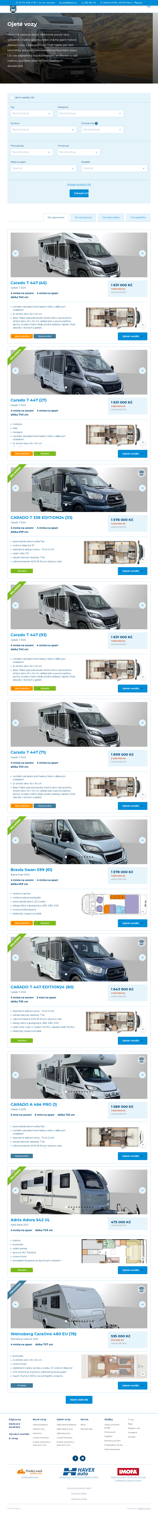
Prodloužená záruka (113, 1445)
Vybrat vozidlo (130, 336)
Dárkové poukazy (14, 1425)
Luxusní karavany (41, 1437)
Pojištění (108, 1436)
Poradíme (132, 1432)
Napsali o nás (134, 1428)
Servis (83, 1424)
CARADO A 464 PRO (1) (34, 1104)
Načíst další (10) (79, 1399)
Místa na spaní (18, 162)
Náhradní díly (86, 1429)
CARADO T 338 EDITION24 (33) (42, 517)
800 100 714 (90, 3)
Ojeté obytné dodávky (66, 1424)
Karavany (37, 1433)
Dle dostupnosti (83, 217)
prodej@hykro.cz (69, 3)
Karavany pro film (112, 1440)
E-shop (13, 1438)
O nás (130, 1419)
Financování (109, 1432)
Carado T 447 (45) (29, 282)
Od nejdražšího (138, 217)
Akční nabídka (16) (24, 97)
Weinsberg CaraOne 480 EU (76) (44, 1334)
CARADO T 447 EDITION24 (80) (42, 987)
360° (141, 473)
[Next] (142, 253)
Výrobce (14, 123)
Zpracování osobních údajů (79, 1488)
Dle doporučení (56, 217)
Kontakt (131, 1437)
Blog (130, 1424)
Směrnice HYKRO (79, 1493)
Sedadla (85, 162)
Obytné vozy (39, 1429)
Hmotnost (63, 145)
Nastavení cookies (79, 1499)
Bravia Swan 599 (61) (31, 869)
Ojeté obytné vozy (65, 1429)
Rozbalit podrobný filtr (79, 184)
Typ (12, 107)
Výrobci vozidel (19, 1434)
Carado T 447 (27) (29, 400)
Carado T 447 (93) (29, 635)
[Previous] (15, 253)
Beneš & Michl (144, 1508)
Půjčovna (15, 1419)
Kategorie (63, 107)
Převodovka (17, 145)
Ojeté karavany (63, 1433)
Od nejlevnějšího (111, 217)
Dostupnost (89, 123)
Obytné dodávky (40, 1424)
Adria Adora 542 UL (30, 1220)
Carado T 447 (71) (28, 752)
